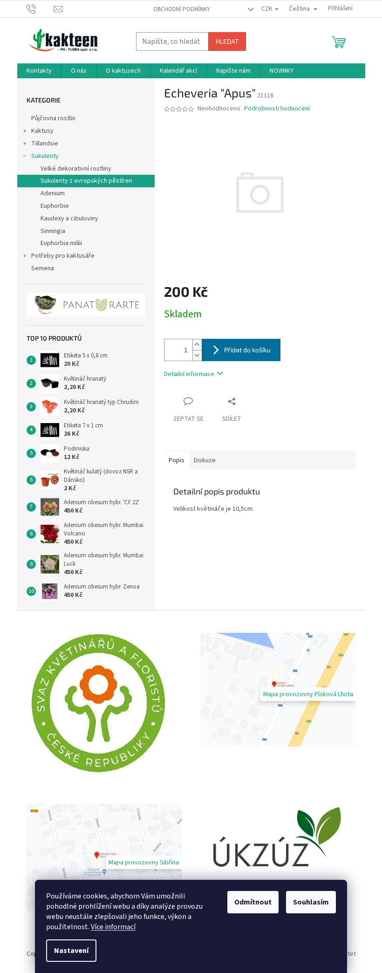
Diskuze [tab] (205, 460)
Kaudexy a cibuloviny (69, 218)
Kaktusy (42, 131)
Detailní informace (189, 374)
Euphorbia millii (61, 243)
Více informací (113, 927)
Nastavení (71, 951)
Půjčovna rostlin (53, 118)
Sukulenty (45, 156)
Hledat (227, 41)
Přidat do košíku (247, 350)
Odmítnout (253, 902)
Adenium (53, 193)
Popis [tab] (176, 460)
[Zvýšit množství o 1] (197, 344)
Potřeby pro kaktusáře (63, 255)
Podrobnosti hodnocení (277, 108)
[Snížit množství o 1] (197, 355)
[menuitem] (39, 70)
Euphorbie (55, 206)
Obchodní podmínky (181, 9)
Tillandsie (44, 143)
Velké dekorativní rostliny (76, 168)
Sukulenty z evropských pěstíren (86, 180)
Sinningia (53, 231)
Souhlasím (311, 902)
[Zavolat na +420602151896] (40, 8)
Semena (42, 268)
